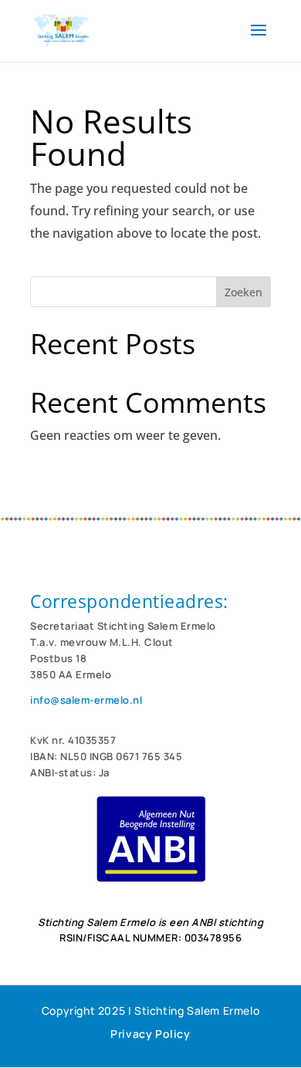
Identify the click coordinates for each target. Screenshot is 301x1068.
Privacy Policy (150, 1033)
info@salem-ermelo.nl (86, 700)
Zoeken (243, 292)
